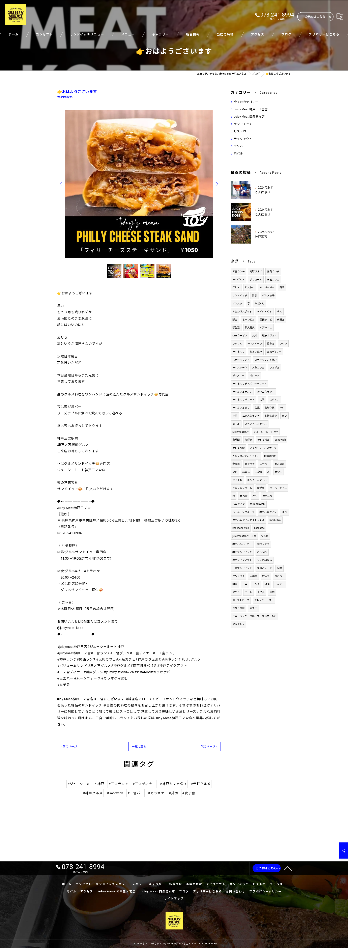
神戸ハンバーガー (242, 544)
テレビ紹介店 (264, 560)
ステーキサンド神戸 (266, 359)
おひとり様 (238, 608)
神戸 (282, 407)
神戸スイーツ (254, 343)
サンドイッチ (243, 124)
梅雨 (262, 399)
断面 (234, 319)
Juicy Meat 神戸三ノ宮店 (251, 109)
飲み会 (266, 576)
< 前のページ (68, 746)
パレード (254, 375)
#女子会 (188, 793)
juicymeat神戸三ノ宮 (244, 536)
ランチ (256, 584)
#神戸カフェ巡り (173, 784)
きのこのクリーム (242, 487)
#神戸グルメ (93, 793)
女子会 (261, 592)
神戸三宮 (267, 496)
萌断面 (281, 319)
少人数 (265, 536)
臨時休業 (269, 407)
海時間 (236, 439)
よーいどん (248, 319)
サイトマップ (174, 898)
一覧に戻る (139, 746)
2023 (285, 512)
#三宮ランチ (118, 784)
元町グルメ (256, 271)
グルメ (236, 287)
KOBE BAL (275, 520)
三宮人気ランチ (251, 415)
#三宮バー (135, 793)
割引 (254, 295)
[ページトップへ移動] (288, 868)
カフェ (253, 608)
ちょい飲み (256, 351)
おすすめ (237, 479)
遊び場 (236, 464)
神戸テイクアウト (242, 560)
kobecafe (259, 528)
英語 (282, 287)
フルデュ (275, 367)
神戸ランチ (263, 544)
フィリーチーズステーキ (263, 447)
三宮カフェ (273, 279)
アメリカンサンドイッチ (245, 455)
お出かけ (260, 303)
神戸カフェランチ (242, 391)
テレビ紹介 (263, 439)
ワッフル (237, 343)
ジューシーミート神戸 (266, 431)
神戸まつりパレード (243, 399)
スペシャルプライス (256, 423)
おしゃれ (262, 552)
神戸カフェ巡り (241, 407)
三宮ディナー (274, 351)
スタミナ (275, 399)
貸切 (234, 472)
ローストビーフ (240, 600)
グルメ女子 (268, 295)
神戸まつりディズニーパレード (249, 383)
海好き (248, 439)
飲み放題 (280, 464)
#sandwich (115, 793)
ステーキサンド (241, 359)
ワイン (283, 343)
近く (254, 496)
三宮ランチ (238, 271)
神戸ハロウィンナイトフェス (248, 520)
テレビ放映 (238, 447)
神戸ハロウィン (268, 512)
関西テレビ (266, 319)
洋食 (267, 584)
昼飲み (270, 343)
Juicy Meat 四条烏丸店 (249, 116)
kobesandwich (240, 528)
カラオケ (250, 464)
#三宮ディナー (144, 784)
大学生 (278, 472)
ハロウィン (238, 504)
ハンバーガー (267, 287)
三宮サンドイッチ (242, 568)
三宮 (244, 584)
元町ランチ (273, 271)
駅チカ (236, 592)
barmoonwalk (257, 504)
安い (284, 415)
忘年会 (253, 576)
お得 (234, 415)
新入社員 (250, 327)
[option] (139, 184)
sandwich (280, 439)
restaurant (270, 455)
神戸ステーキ (239, 367)
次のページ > (209, 746)
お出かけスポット (242, 311)
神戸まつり (238, 351)
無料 (254, 335)
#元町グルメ (200, 784)
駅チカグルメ (269, 335)
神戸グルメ (238, 279)
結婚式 (246, 472)
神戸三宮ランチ (265, 391)
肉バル (238, 153)
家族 (272, 592)
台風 (257, 407)
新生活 (236, 327)
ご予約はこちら (314, 16)
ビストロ (240, 131)
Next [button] (217, 184)
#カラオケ (156, 793)
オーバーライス (278, 487)
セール (236, 423)
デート (248, 592)
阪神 (279, 568)
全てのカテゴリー (246, 102)
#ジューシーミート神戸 (85, 784)
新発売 (261, 487)
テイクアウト (243, 139)
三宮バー (265, 464)
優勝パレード (264, 568)
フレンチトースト (264, 600)
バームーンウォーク (243, 512)
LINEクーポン (239, 335)
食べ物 (243, 496)
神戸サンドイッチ (242, 552)
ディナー (280, 584)
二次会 (258, 472)
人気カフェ (258, 367)
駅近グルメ (238, 624)
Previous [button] (61, 184)
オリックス (238, 576)
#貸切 (173, 793)
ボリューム (256, 279)
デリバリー (241, 146)
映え (279, 311)
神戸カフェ (266, 327)
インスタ (237, 303)
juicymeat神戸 (240, 431)
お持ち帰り (271, 415)
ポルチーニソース (257, 479)
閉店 (234, 584)
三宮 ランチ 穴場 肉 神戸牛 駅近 (254, 616)
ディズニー (238, 375)
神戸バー (280, 576)
